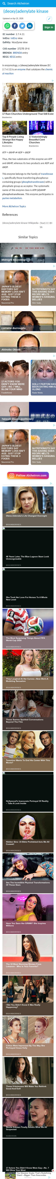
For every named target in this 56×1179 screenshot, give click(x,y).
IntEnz (14, 38)
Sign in (49, 27)
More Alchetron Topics (14, 206)
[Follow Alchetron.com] (28, 480)
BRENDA (17, 53)
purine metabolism (12, 198)
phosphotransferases (33, 182)
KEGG (13, 57)
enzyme (22, 69)
